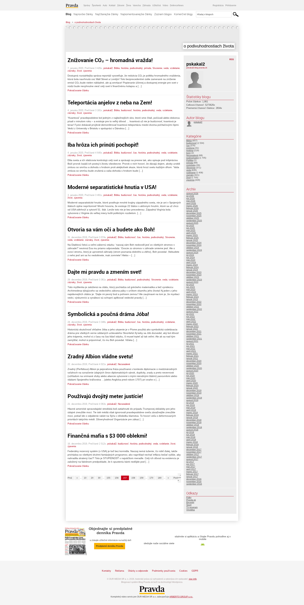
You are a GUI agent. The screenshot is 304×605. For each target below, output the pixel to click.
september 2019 (194, 398)
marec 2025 (192, 235)
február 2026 (192, 208)
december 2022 (193, 302)
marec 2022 (192, 324)
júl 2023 (190, 284)
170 (151, 478)
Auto (105, 5)
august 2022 (192, 311)
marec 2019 (192, 412)
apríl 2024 (191, 262)
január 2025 (192, 240)
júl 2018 (190, 432)
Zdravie (120, 5)
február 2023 (192, 297)
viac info (193, 579)
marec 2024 (192, 265)
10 (85, 478)
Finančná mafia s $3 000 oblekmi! (107, 435)
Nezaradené (124, 364)
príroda (147, 68)
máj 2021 (190, 348)
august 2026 (192, 193)
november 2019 (193, 393)
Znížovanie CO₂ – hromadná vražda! (110, 60)
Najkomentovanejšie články (136, 14)
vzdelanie (175, 68)
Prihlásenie (230, 5)
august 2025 (192, 223)
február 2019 (192, 415)
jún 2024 (190, 257)
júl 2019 (190, 403)
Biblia (117, 68)
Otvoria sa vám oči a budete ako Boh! (111, 229)
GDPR (195, 570)
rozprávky (191, 165)
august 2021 (192, 341)
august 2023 (192, 282)
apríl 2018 (191, 439)
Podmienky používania (163, 570)
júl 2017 (190, 462)
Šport (188, 505)
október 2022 (192, 307)
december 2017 (193, 449)
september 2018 (194, 427)
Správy (86, 5)
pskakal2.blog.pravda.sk (196, 68)
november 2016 (193, 481)
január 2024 (192, 270)
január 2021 (192, 358)
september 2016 (194, 484)
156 (117, 478)
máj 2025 (190, 230)
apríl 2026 (191, 203)
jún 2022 (190, 316)
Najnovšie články (83, 14)
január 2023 (192, 299)
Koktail (112, 5)
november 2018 (193, 422)
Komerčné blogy (183, 14)
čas (135, 152)
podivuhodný (136, 68)
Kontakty (106, 570)
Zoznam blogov (163, 14)
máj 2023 (190, 289)
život (79, 70)
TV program (192, 507)
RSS (231, 59)
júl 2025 (190, 225)
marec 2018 (192, 442)
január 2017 (192, 476)
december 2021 (193, 331)
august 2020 (192, 371)
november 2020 (193, 363)
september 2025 (194, 220)
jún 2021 (190, 346)
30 (99, 478)
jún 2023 (190, 287)
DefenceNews (176, 5)
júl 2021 (190, 343)
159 (141, 478)
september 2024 (194, 250)
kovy (188, 153)
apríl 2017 (191, 469)
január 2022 (192, 329)
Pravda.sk (191, 500)
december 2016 (193, 479)
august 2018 (192, 430)
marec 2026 (192, 206)
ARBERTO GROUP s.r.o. (181, 597)
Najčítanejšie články (106, 14)
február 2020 (192, 385)
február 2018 (192, 444)
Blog (68, 14)
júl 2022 (190, 314)
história (124, 68)
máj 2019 (190, 407)
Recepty (190, 502)
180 (160, 478)
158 (133, 478)
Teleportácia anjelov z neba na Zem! (110, 102)
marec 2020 (192, 383)
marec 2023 (192, 294)
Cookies (183, 570)
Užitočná (156, 5)
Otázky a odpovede (138, 570)
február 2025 (192, 238)
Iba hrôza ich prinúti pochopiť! (103, 144)
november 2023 (193, 275)
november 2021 (193, 334)
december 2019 (193, 390)
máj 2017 (190, 467)
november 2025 (193, 216)
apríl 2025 (191, 233)
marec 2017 (192, 471)
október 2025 (192, 218)
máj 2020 (190, 378)
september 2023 (194, 280)
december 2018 (193, 420)
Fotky (188, 497)
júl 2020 (190, 373)
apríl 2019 (191, 410)
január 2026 (192, 211)
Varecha (137, 5)
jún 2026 (190, 198)
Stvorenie (157, 68)
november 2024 (193, 245)
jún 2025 (190, 228)
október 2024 (192, 248)
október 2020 (192, 366)
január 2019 (192, 417)
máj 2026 (190, 201)
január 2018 (192, 447)
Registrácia (218, 5)
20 (92, 478)
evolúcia (190, 148)
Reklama (119, 570)
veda (166, 68)
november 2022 (193, 304)
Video (165, 5)
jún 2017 (190, 464)
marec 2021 (192, 353)
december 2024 (193, 243)
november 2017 (193, 452)
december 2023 (193, 272)
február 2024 (192, 267)
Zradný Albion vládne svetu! (100, 356)
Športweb (96, 5)
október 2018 (192, 425)
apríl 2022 (191, 321)
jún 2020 (190, 375)
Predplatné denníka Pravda (109, 546)
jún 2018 (190, 435)
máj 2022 (190, 319)
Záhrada (146, 5)
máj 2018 (190, 437)
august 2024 (192, 252)
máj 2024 (190, 260)
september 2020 (194, 368)
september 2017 (194, 457)
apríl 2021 (191, 351)
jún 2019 (190, 405)
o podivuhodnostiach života (88, 22)
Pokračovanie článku (78, 90)
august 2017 (192, 459)
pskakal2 (108, 68)
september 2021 (194, 339)
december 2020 (193, 361)
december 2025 (193, 213)
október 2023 (192, 277)
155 (108, 478)
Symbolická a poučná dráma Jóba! (108, 314)
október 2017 (192, 454)
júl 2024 (190, 255)
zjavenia (87, 70)
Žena (128, 5)
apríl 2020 (191, 380)
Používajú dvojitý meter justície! (105, 396)
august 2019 (192, 400)
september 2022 (194, 309)
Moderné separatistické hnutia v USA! (112, 187)
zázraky (71, 70)
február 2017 (192, 474)
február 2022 (192, 326)
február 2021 (192, 356)
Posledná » (178, 479)
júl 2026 (190, 196)
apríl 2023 (191, 292)
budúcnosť (126, 110)
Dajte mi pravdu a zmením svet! (104, 271)
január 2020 (192, 388)
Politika (189, 160)
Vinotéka (190, 510)
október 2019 (192, 395)
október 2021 (192, 336)
